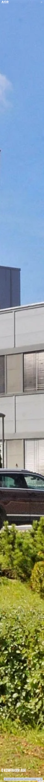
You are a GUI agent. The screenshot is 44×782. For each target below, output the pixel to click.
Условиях (34, 779)
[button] (40, 780)
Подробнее (5, 775)
